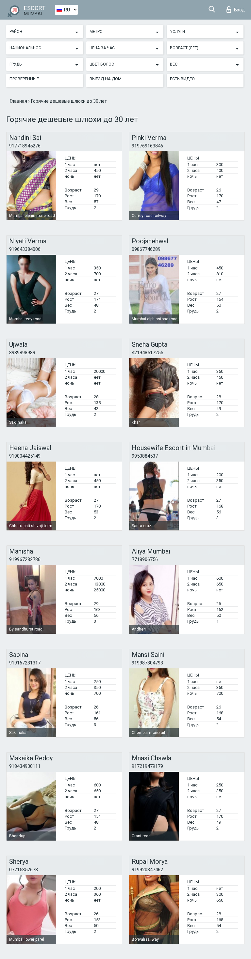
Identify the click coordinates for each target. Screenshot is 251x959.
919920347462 (147, 870)
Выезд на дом (106, 78)
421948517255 (147, 353)
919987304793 (147, 663)
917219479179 (147, 766)
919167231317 (25, 663)
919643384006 (25, 249)
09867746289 (146, 249)
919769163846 (147, 146)
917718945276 (25, 146)
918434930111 (25, 766)
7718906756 (145, 559)
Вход (239, 9)
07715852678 (23, 870)
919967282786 (25, 559)
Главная (19, 101)
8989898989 (22, 353)
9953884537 (145, 456)
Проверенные (24, 78)
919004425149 (25, 456)
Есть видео (182, 78)
